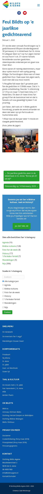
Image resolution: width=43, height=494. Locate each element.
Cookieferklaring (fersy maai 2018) (15, 439)
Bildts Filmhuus (8, 422)
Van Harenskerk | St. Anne (12, 388)
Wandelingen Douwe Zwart (13, 341)
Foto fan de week (10, 249)
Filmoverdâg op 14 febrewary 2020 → (21, 186)
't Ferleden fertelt (10, 256)
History (5, 253)
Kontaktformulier (9, 476)
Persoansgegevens (9, 446)
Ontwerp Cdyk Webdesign (21, 491)
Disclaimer (6, 435)
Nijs (4, 263)
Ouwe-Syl (6, 371)
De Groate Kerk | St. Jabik (12, 385)
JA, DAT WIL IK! (21, 226)
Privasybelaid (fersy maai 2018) (14, 442)
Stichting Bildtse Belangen (12, 419)
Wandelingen (8, 260)
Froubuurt (6, 354)
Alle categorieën (11, 281)
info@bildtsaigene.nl (10, 473)
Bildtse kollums (9, 246)
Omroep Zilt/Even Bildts (11, 412)
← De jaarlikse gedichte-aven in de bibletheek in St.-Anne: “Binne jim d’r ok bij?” (21, 176)
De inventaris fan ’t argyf (12, 336)
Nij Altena (6, 358)
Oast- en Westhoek (10, 368)
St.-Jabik (5, 365)
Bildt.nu (5, 408)
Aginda (5, 242)
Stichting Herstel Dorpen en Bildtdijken (17, 415)
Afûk (4, 392)
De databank (7, 332)
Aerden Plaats (7, 395)
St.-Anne (5, 361)
